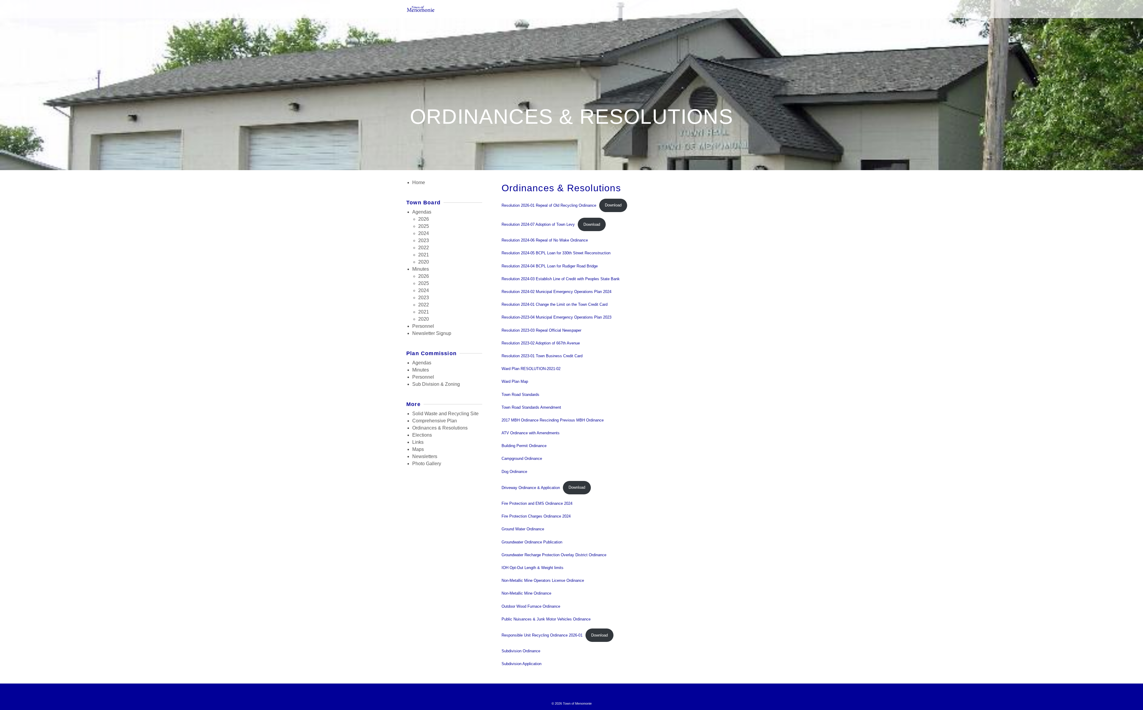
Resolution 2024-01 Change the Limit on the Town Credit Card (555, 304)
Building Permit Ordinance (524, 445)
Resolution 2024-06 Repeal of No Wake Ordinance (545, 240)
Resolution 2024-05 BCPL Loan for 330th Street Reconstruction (556, 253)
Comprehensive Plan (434, 420)
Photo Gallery (426, 463)
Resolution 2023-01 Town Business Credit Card (542, 356)
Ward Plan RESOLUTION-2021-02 (531, 368)
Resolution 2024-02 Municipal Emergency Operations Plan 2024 (556, 291)
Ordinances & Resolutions (440, 427)
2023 (423, 240)
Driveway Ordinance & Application (531, 487)
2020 (423, 261)
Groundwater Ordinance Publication (532, 542)
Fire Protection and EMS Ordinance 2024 (537, 503)
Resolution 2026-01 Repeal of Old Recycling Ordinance (549, 205)
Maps (418, 449)
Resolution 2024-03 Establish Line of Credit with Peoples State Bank (561, 279)
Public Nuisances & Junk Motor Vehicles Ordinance (546, 619)
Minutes (420, 269)
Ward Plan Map (515, 381)
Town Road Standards (520, 394)
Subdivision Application (521, 664)
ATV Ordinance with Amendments (531, 433)
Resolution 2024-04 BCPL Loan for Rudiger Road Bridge (550, 266)
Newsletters (424, 456)
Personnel (423, 326)
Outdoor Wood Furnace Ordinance (531, 606)
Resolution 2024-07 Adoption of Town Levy (538, 224)
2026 (423, 219)
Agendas (421, 211)
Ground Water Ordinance (523, 529)
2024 (423, 233)
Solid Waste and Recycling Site (445, 413)
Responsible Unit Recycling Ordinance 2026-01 (542, 635)
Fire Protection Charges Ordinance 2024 (536, 516)
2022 (423, 247)
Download (613, 205)
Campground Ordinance (522, 458)
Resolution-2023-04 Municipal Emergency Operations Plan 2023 (556, 317)
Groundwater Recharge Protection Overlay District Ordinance (554, 555)
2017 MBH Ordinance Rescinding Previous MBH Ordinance (553, 420)
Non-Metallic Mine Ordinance (526, 593)
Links (418, 442)
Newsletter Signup (431, 333)
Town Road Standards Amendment (531, 407)
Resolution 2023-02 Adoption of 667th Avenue (541, 343)
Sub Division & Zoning (436, 384)
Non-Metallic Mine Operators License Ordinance (543, 580)
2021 (423, 254)
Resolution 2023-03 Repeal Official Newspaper (541, 330)
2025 (423, 226)
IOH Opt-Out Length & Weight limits (532, 567)
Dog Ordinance (514, 471)
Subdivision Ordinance (521, 651)
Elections (422, 435)
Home (418, 182)
